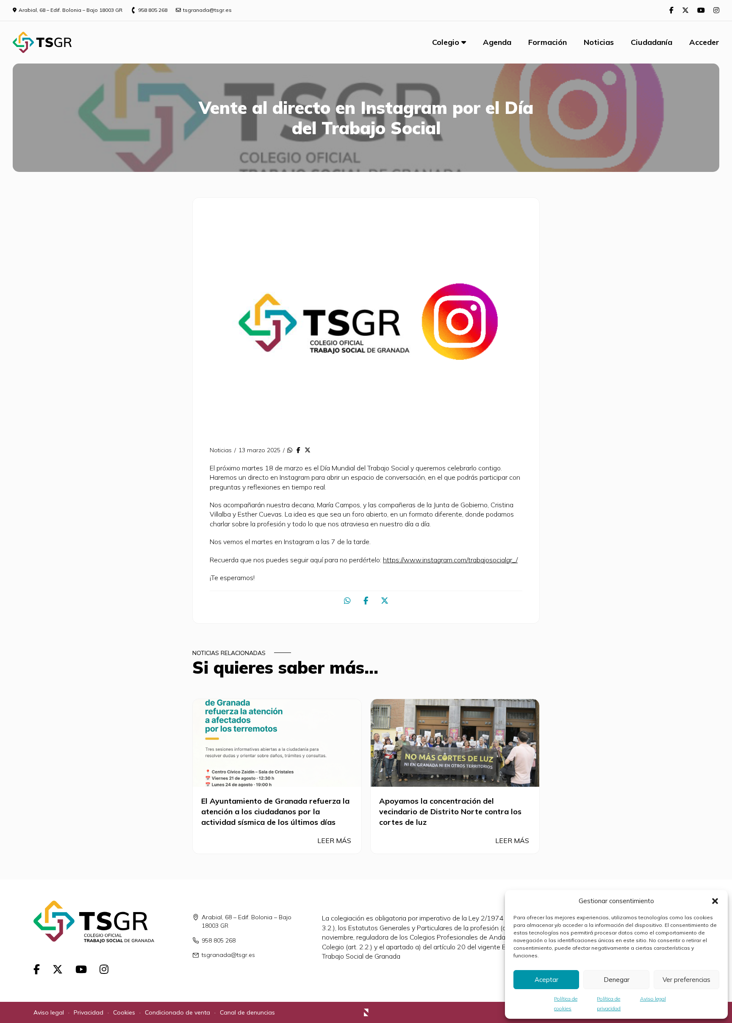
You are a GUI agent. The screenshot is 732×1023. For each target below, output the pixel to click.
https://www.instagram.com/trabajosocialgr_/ (450, 560)
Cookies (124, 1012)
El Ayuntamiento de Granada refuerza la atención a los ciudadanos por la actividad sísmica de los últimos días (275, 811)
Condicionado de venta (177, 1012)
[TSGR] (42, 42)
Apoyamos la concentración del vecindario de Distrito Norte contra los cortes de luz (450, 811)
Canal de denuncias (247, 1012)
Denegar (616, 980)
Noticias (599, 42)
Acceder (704, 42)
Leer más (335, 840)
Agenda (497, 42)
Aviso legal (653, 998)
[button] (715, 901)
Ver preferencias (686, 980)
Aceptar (546, 980)
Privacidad (88, 1012)
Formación (547, 42)
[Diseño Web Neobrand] (366, 1014)
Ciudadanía (651, 42)
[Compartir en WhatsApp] (289, 450)
